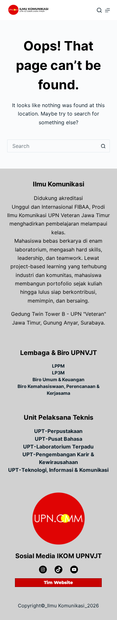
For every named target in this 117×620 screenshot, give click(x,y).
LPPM (58, 366)
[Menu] (107, 10)
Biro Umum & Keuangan (58, 379)
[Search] (99, 10)
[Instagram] (43, 569)
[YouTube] (74, 569)
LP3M (58, 372)
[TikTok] (58, 569)
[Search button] (103, 145)
